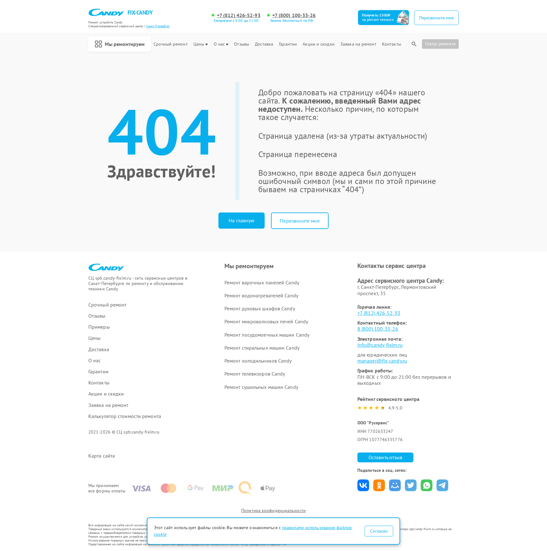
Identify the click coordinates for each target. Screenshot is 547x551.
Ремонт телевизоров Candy (254, 373)
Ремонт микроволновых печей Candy (266, 321)
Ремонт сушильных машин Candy (261, 387)
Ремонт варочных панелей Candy (261, 282)
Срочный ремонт (170, 44)
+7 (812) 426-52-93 (239, 15)
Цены (198, 44)
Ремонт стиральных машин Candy (261, 348)
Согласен (379, 531)
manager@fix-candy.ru (382, 361)
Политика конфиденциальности (273, 510)
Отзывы (241, 44)
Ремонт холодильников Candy (258, 361)
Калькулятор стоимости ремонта (124, 416)
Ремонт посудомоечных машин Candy (266, 335)
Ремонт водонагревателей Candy (261, 295)
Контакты (391, 44)
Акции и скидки (318, 44)
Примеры (99, 327)
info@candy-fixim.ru (380, 345)
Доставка (264, 44)
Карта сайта (101, 456)
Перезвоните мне (299, 221)
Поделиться (363, 485)
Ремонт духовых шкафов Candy (259, 308)
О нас (219, 44)
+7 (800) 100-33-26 (294, 15)
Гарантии (288, 44)
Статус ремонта (440, 44)
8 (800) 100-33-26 (377, 329)
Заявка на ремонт (358, 44)
